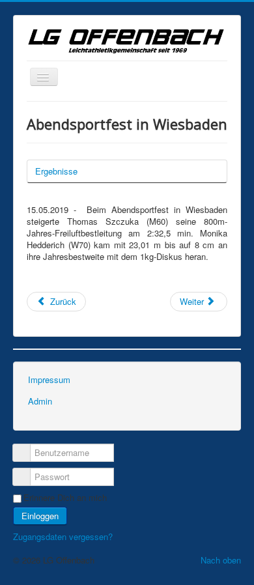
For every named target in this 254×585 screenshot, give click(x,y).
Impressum (49, 379)
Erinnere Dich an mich (65, 498)
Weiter (193, 301)
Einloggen (40, 515)
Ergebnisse (56, 171)
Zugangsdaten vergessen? (63, 536)
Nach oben (221, 560)
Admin (40, 401)
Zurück (62, 301)
